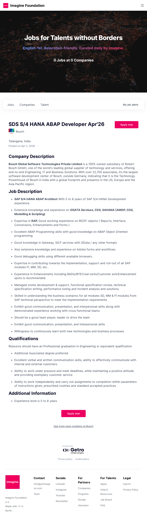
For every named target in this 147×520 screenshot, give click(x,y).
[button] (5, 5)
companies (27, 104)
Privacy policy (65, 459)
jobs (10, 104)
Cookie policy (82, 459)
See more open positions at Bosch (73, 426)
